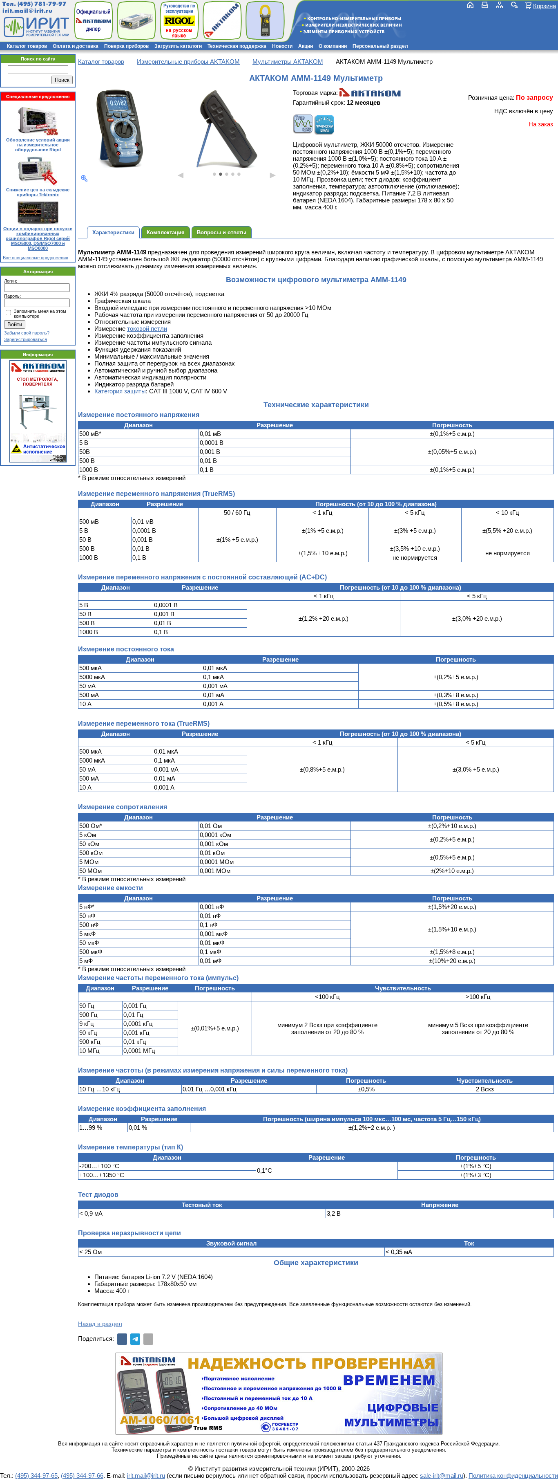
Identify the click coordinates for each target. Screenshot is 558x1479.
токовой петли (147, 328)
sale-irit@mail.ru (441, 1475)
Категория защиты (120, 391)
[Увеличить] (84, 178)
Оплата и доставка (75, 46)
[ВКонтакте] (122, 1339)
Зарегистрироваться (25, 339)
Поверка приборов (126, 46)
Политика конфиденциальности (513, 1475)
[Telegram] (135, 1339)
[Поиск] (514, 5)
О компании (333, 46)
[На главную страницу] (35, 27)
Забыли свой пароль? (26, 332)
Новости (282, 46)
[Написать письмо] (485, 5)
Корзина (544, 5)
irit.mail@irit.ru (27, 11)
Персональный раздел (380, 46)
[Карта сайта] (499, 5)
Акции (305, 46)
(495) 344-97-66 (82, 1475)
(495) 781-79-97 (42, 4)
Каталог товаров (27, 46)
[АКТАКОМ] (370, 92)
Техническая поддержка (237, 46)
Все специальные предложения (35, 257)
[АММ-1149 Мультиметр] (120, 129)
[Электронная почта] (148, 1339)
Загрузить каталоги (178, 46)
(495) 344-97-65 (36, 1475)
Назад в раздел (100, 1323)
